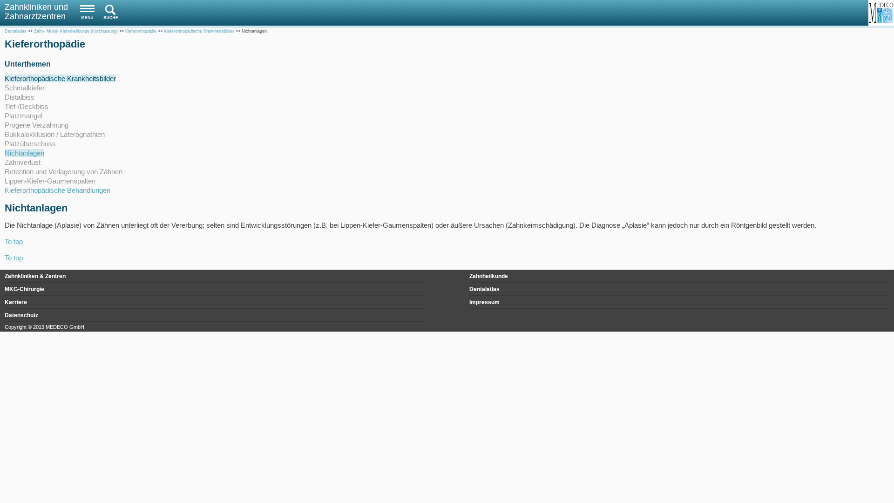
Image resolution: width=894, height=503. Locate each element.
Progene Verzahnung (36, 125)
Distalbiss (19, 97)
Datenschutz (21, 315)
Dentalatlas (484, 289)
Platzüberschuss (30, 144)
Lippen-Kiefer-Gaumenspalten (50, 181)
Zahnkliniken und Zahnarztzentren (36, 11)
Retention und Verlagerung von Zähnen (63, 172)
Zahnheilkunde (488, 276)
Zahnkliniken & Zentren (35, 276)
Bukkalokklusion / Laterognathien (55, 134)
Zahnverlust (23, 162)
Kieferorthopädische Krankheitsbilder (60, 78)
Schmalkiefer (25, 88)
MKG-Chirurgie (24, 289)
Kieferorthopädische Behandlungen (57, 190)
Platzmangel (23, 116)
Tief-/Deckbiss (26, 106)
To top (14, 241)
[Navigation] (85, 12)
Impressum (484, 302)
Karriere (16, 302)
